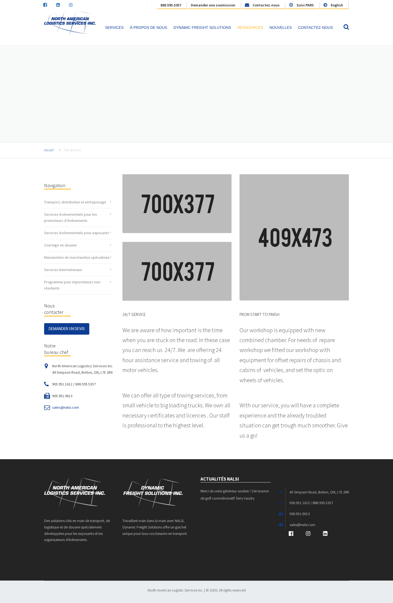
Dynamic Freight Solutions (202, 27)
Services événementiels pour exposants (76, 232)
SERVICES (114, 27)
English (336, 5)
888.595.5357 (170, 5)
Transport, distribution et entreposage (75, 202)
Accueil (49, 150)
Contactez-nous (266, 5)
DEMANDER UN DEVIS (67, 329)
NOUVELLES (280, 27)
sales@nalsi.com (65, 407)
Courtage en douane (60, 245)
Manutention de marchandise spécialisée (77, 257)
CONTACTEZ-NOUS (315, 27)
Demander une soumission (213, 5)
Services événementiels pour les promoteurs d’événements (70, 217)
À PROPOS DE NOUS (148, 27)
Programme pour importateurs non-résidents (72, 285)
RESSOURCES (250, 27)
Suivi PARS (305, 5)
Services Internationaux (63, 269)
